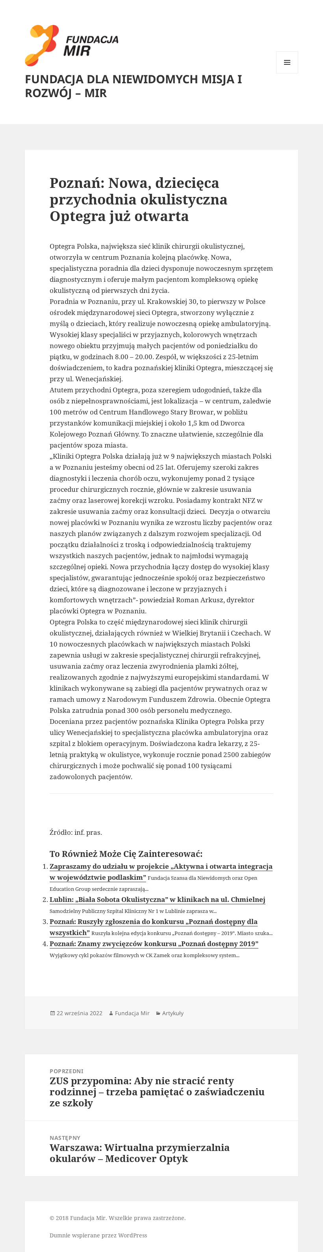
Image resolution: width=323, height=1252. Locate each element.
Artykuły (173, 1013)
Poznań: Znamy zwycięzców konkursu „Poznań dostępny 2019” (154, 943)
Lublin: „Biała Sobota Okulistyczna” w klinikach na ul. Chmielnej (157, 899)
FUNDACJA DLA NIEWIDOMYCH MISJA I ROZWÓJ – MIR (133, 85)
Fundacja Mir (132, 1013)
